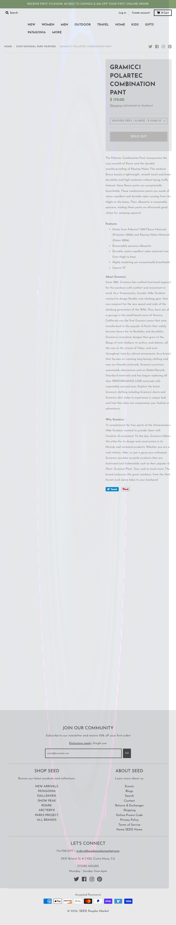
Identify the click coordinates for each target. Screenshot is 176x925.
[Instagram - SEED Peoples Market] (163, 46)
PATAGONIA (47, 791)
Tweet (112, 489)
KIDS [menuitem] (135, 24)
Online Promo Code (129, 815)
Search (129, 796)
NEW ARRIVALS (46, 786)
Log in (122, 13)
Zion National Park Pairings (36, 46)
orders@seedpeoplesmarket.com (98, 851)
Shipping (116, 105)
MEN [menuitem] (64, 24)
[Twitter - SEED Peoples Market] (150, 46)
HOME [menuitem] (120, 24)
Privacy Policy (129, 820)
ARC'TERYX (47, 810)
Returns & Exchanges (129, 805)
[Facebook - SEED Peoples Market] (157, 46)
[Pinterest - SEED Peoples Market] (170, 46)
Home (8, 46)
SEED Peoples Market (94, 911)
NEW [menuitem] (31, 24)
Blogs (129, 791)
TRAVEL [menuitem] (103, 24)
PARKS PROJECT (46, 815)
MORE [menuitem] (57, 32)
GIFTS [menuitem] (149, 24)
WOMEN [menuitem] (48, 24)
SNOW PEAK (47, 800)
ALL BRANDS (46, 820)
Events (129, 786)
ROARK (46, 805)
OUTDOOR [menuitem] (82, 24)
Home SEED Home (129, 829)
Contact (129, 800)
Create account (141, 13)
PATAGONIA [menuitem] (37, 32)
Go (127, 753)
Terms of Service (129, 825)
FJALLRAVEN (46, 796)
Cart (165, 13)
